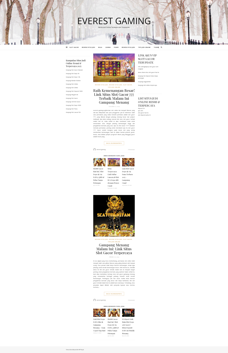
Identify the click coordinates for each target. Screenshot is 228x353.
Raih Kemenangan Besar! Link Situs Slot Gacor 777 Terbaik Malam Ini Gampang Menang (114, 96)
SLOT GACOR (74, 47)
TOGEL (156, 47)
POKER (116, 47)
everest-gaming (101, 149)
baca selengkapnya (114, 143)
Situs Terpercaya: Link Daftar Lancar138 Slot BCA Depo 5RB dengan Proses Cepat (113, 177)
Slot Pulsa (74, 109)
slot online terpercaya (150, 85)
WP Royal (81, 349)
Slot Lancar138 (76, 112)
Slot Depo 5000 (76, 105)
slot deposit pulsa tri (144, 115)
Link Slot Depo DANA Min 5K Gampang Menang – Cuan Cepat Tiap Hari (99, 325)
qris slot (140, 110)
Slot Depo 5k (75, 73)
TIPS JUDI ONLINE (144, 47)
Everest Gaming (114, 20)
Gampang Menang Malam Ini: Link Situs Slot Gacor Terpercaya (114, 248)
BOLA (100, 47)
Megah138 (74, 94)
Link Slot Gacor (75, 102)
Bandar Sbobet (76, 80)
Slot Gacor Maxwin (77, 70)
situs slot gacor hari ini (152, 72)
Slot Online (74, 84)
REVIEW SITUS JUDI (88, 47)
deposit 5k (141, 108)
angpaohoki (147, 81)
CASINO (108, 47)
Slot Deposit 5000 (77, 91)
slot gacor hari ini (143, 113)
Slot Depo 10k (75, 77)
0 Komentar (131, 149)
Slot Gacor (74, 98)
